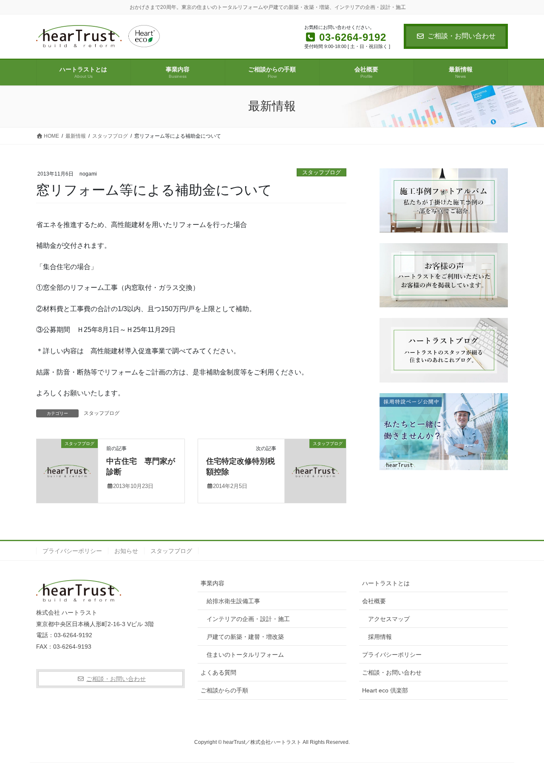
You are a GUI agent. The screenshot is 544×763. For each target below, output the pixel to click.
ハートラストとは (386, 583)
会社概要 (374, 601)
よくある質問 (218, 672)
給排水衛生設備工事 (233, 601)
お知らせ (126, 550)
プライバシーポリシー (72, 550)
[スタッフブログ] (67, 470)
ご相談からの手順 (224, 690)
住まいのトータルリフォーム (245, 654)
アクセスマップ (389, 619)
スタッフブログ (321, 172)
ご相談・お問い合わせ (462, 36)
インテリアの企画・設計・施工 (248, 619)
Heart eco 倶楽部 (385, 690)
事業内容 (212, 583)
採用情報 (380, 636)
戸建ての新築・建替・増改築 (245, 636)
